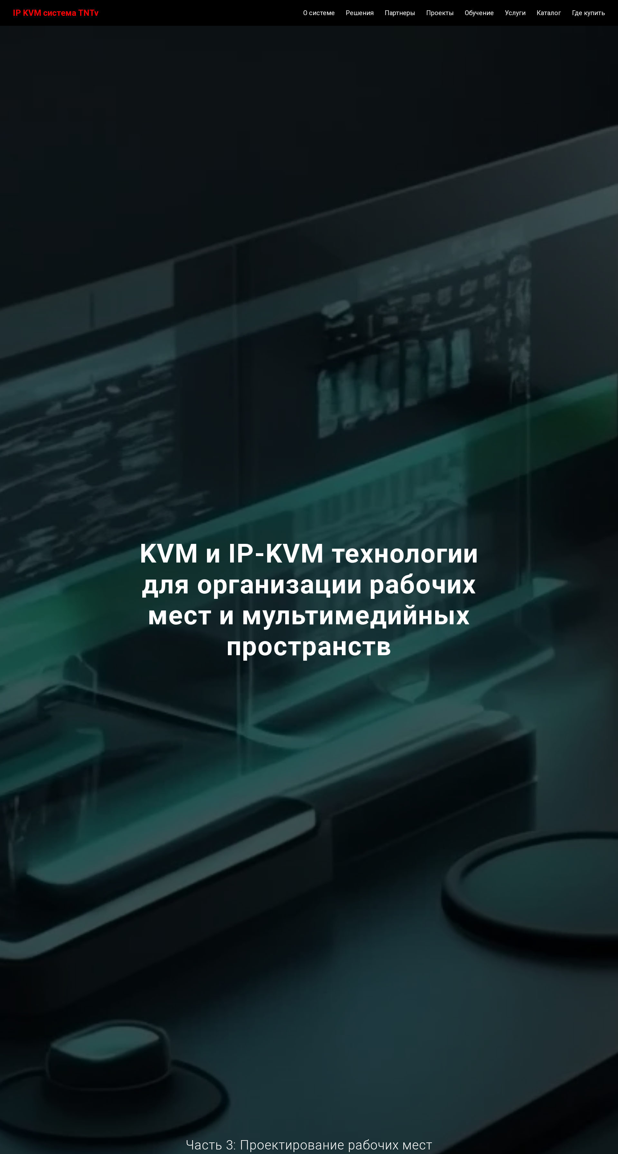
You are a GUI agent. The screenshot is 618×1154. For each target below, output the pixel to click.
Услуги (515, 13)
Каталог (549, 13)
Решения (360, 13)
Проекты (440, 13)
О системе (319, 13)
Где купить (588, 13)
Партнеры (400, 13)
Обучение (479, 13)
